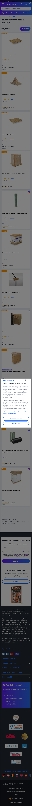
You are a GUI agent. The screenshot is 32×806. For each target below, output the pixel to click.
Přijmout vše (16, 423)
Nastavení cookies (16, 419)
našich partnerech (17, 411)
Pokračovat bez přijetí (21, 380)
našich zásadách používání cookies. (15, 412)
